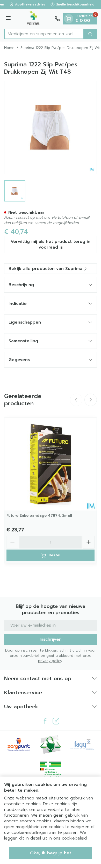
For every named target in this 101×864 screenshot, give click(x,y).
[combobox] (44, 34)
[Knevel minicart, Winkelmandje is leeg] (68, 18)
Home (9, 48)
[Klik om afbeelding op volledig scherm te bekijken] (50, 127)
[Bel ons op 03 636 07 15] (57, 18)
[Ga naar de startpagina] (34, 19)
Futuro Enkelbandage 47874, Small (39, 515)
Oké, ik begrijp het (50, 853)
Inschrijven (51, 639)
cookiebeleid (74, 838)
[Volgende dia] (90, 400)
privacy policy (50, 661)
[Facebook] (45, 721)
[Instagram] (56, 721)
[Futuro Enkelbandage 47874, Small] (50, 464)
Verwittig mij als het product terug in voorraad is (50, 244)
